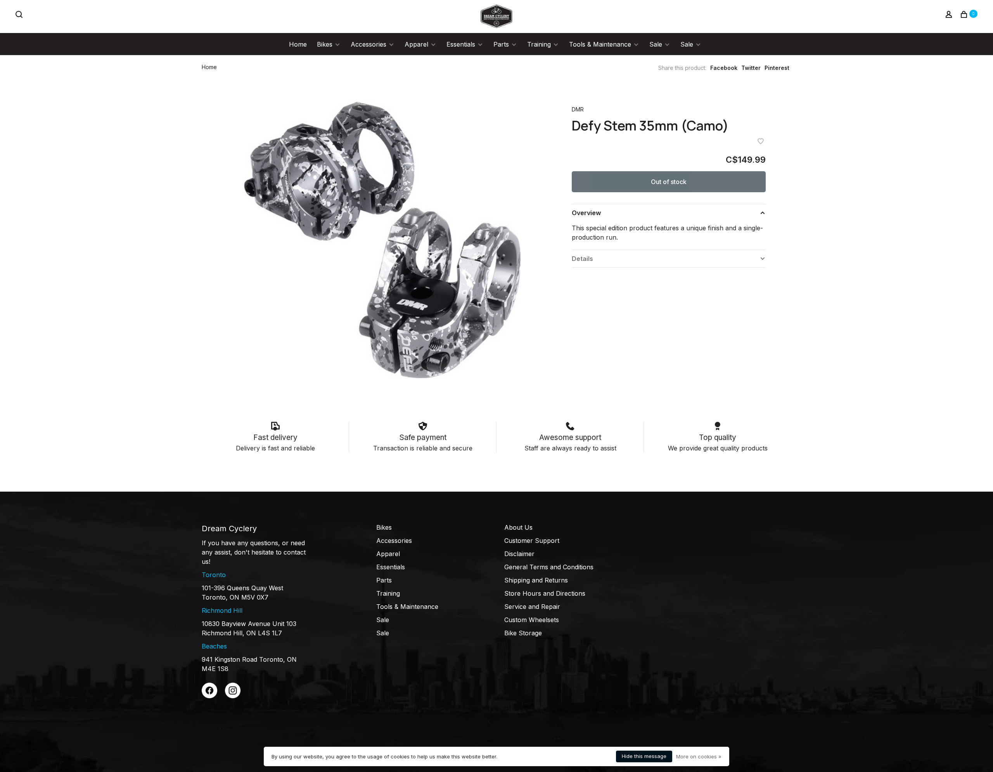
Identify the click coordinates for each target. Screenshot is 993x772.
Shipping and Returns (536, 580)
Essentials (460, 44)
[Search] (20, 15)
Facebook (723, 67)
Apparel (416, 44)
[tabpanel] (386, 241)
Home (298, 44)
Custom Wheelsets (531, 620)
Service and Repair (532, 606)
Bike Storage (523, 633)
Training (539, 44)
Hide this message (644, 756)
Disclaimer (519, 554)
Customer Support (531, 540)
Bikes (324, 44)
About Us (518, 527)
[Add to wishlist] (761, 142)
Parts (501, 44)
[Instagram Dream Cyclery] (232, 696)
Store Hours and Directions (544, 593)
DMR (578, 109)
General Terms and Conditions (548, 567)
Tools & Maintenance (600, 44)
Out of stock (669, 182)
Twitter (751, 67)
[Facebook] (209, 696)
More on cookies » (698, 756)
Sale (655, 44)
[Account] (949, 15)
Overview (586, 213)
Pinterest (777, 67)
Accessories (368, 44)
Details (582, 259)
